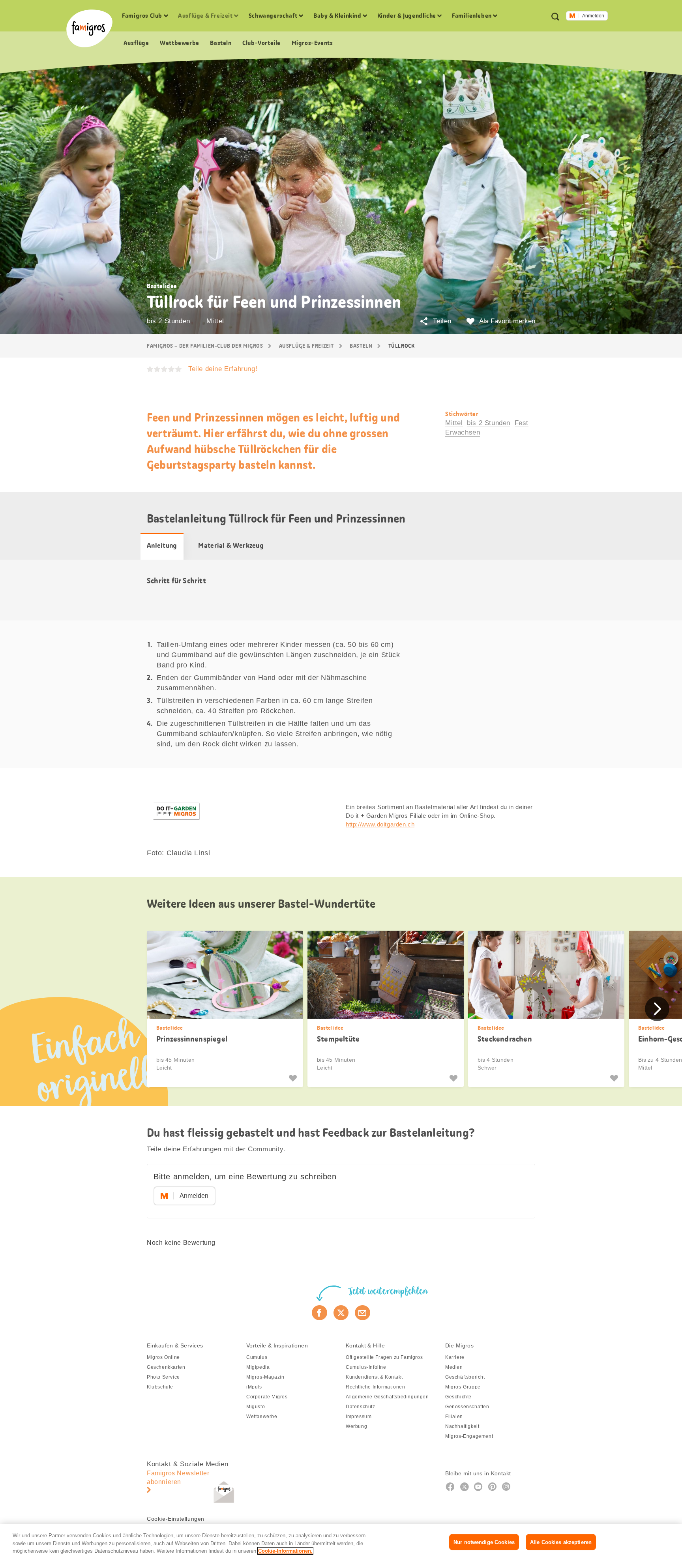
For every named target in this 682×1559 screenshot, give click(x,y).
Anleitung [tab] (162, 545)
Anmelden (593, 16)
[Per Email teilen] (362, 1312)
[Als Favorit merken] (294, 1078)
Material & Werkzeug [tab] (231, 545)
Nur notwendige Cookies (484, 1542)
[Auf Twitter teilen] (341, 1312)
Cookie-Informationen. (285, 1551)
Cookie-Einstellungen (175, 1519)
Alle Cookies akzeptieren (561, 1542)
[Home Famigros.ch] (89, 28)
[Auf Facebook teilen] (319, 1312)
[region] (341, 1541)
